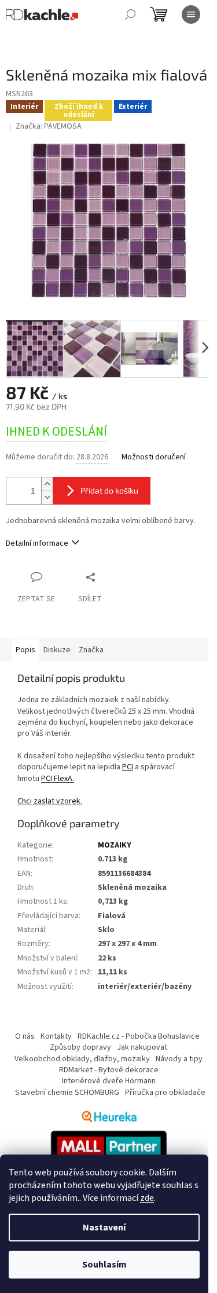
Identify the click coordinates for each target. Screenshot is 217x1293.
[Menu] (191, 14)
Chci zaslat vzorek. (49, 801)
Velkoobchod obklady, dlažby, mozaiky (82, 1059)
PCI (127, 767)
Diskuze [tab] (57, 650)
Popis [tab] (25, 650)
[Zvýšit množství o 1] (47, 484)
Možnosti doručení (154, 457)
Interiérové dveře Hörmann (109, 1081)
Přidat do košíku (109, 490)
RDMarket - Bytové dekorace (109, 1070)
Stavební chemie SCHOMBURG (67, 1092)
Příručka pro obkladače (165, 1092)
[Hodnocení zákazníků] (109, 1117)
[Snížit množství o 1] (47, 497)
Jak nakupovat (142, 1047)
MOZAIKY (114, 845)
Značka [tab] (91, 650)
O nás (25, 1036)
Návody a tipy (179, 1059)
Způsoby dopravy (80, 1047)
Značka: (49, 126)
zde (147, 1198)
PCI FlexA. (57, 778)
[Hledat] (130, 14)
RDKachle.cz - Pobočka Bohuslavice (139, 1036)
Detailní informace (37, 543)
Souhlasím (104, 1264)
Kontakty (56, 1036)
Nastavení (104, 1227)
